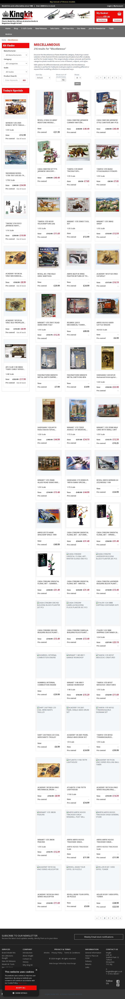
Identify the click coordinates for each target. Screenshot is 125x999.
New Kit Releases (9, 961)
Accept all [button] (20, 988)
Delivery (88, 961)
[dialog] (20, 982)
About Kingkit (28, 956)
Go (24, 80)
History (25, 962)
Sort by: (39, 75)
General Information (93, 952)
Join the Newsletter (97, 28)
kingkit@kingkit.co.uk (114, 971)
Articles (47, 952)
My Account (118, 6)
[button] (21, 993)
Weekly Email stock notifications (98, 937)
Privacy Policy (57, 952)
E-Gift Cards (26, 28)
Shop (16, 28)
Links (87, 967)
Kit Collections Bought (7, 957)
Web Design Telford (56, 963)
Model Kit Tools (8, 964)
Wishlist (8, 34)
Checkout (117, 20)
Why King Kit (28, 965)
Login (109, 6)
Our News (81, 28)
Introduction (27, 952)
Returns (88, 964)
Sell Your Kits (68, 28)
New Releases (41, 28)
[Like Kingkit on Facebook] (117, 982)
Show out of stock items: (61, 76)
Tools (111, 28)
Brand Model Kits (9, 952)
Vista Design (71, 963)
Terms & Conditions (72, 952)
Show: (76, 75)
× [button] (36, 970)
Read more (22, 983)
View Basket (102, 20)
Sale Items (54, 28)
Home (7, 28)
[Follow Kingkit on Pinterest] (117, 985)
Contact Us (27, 959)
